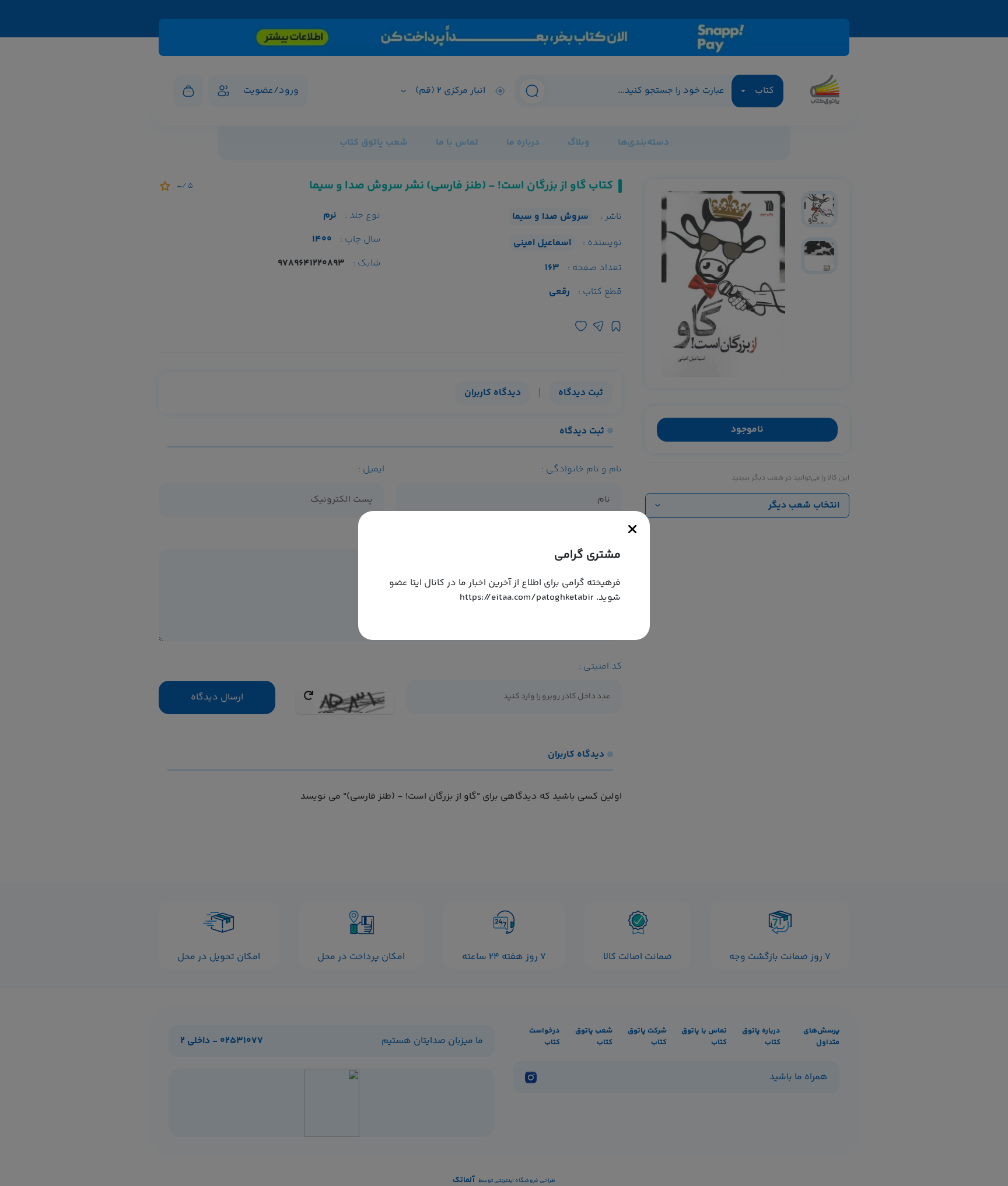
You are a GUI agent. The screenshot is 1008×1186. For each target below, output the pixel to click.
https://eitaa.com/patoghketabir (527, 597)
